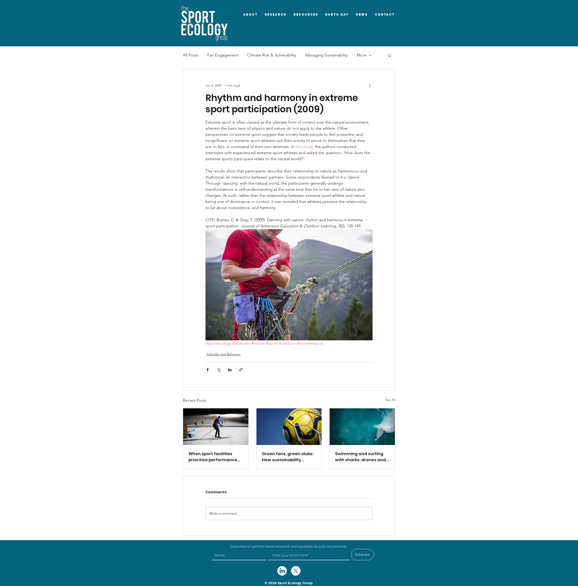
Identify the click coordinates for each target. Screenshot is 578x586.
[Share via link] (241, 369)
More (361, 55)
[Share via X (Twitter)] (219, 369)
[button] (389, 55)
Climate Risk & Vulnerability (271, 55)
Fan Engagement (222, 55)
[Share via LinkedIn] (230, 369)
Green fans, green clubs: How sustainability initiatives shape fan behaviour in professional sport (287, 457)
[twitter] (282, 571)
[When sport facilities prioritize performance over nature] (215, 426)
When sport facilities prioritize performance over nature (213, 457)
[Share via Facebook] (207, 369)
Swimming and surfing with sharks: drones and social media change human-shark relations (360, 457)
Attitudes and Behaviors (223, 354)
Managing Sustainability (326, 55)
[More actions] (370, 85)
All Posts (190, 55)
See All (390, 400)
